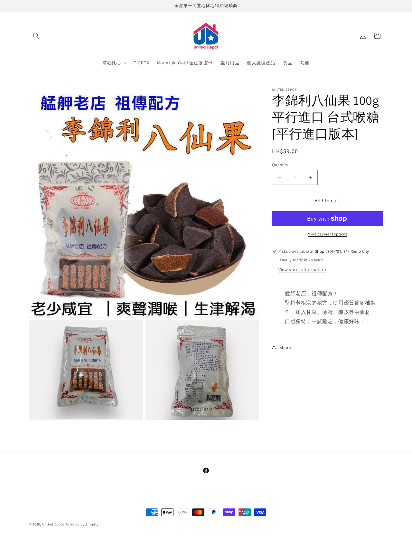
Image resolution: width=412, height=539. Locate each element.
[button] (36, 36)
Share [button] (285, 347)
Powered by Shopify (81, 524)
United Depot (53, 524)
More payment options (327, 234)
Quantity (280, 165)
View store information (302, 269)
